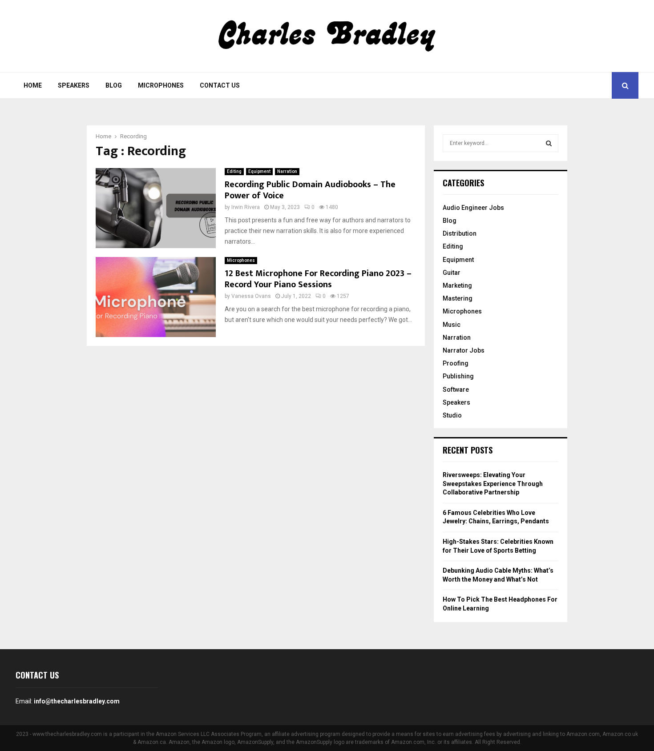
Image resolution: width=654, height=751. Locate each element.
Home (33, 85)
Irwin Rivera (245, 207)
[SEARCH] (548, 143)
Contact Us (220, 85)
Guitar (451, 272)
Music (451, 324)
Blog (113, 85)
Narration (287, 171)
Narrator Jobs (463, 350)
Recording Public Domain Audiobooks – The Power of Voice (310, 190)
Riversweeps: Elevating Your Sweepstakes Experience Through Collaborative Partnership (493, 483)
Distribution (459, 233)
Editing (234, 171)
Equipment (259, 171)
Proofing (455, 363)
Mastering (457, 298)
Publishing (458, 376)
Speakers (73, 85)
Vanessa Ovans (251, 296)
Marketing (457, 285)
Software (456, 389)
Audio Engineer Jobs (473, 207)
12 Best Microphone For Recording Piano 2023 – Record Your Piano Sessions (318, 279)
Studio (452, 415)
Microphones (161, 85)
